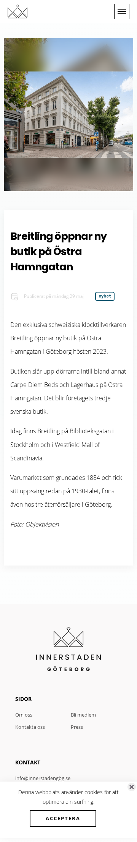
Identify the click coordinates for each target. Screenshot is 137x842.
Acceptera (63, 818)
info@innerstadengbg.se (42, 778)
